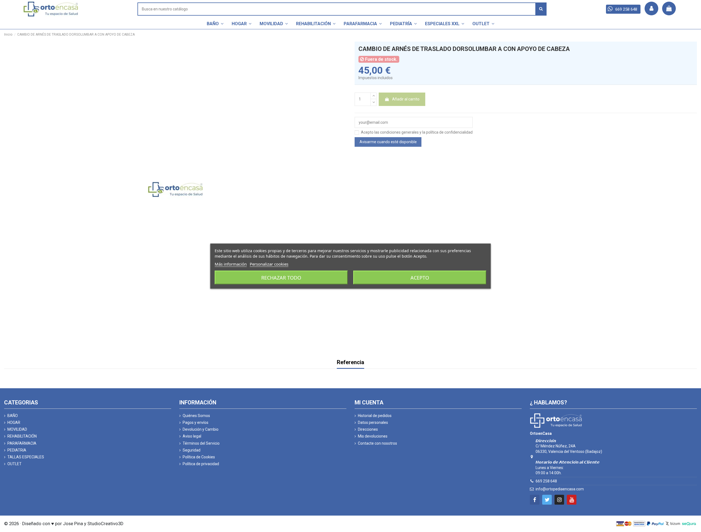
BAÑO (12, 415)
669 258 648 (546, 481)
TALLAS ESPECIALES (25, 457)
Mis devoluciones (372, 436)
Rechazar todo (281, 277)
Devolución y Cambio (201, 429)
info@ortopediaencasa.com (560, 489)
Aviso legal (192, 436)
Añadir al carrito (406, 99)
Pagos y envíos (195, 422)
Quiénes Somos (196, 415)
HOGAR (13, 422)
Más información (231, 263)
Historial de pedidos (375, 415)
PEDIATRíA (16, 450)
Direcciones (368, 429)
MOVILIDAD (17, 429)
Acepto (419, 277)
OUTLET (14, 464)
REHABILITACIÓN (22, 436)
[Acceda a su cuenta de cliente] (651, 8)
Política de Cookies (199, 457)
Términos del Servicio (201, 443)
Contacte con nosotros (377, 443)
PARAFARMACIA (21, 443)
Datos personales (373, 422)
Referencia (350, 363)
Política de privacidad (201, 464)
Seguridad (191, 450)
